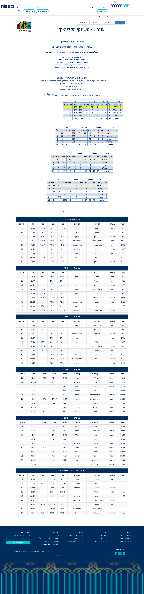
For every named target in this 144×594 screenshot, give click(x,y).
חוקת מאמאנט (125, 541)
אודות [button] (107, 7)
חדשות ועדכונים (101, 541)
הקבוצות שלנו (120, 23)
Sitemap (16, 552)
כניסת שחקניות (42, 11)
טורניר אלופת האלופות (74, 541)
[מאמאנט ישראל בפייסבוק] (2, 6)
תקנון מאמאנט (125, 538)
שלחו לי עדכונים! (18, 543)
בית (121, 17)
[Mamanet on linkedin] (12, 6)
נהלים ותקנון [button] (96, 7)
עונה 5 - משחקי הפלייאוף (103, 17)
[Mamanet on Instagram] (5, 6)
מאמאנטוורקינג (27, 7)
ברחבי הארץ (102, 535)
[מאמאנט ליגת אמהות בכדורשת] (119, 5)
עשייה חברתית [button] (82, 7)
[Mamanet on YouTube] (8, 6)
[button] (58, 7)
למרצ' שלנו (102, 11)
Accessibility (24, 552)
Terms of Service (46, 552)
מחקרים (37, 7)
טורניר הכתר (78, 538)
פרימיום (104, 538)
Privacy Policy (35, 552)
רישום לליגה (126, 535)
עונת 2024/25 (96, 23)
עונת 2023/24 (83, 23)
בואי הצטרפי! (29, 11)
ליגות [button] (71, 7)
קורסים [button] (47, 7)
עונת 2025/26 (108, 23)
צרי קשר (17, 7)
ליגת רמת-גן (115, 17)
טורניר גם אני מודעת (75, 535)
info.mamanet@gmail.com (48, 538)
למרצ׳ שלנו (120, 549)
